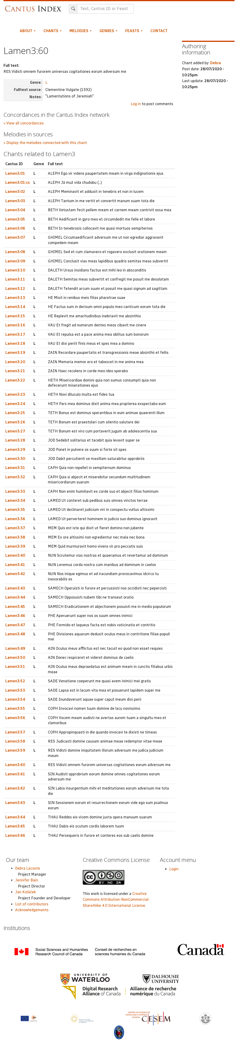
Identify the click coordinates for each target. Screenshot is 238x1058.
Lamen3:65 (15, 826)
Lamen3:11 (15, 279)
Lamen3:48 (15, 634)
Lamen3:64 (15, 817)
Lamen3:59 (15, 750)
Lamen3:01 (15, 173)
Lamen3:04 (15, 210)
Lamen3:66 (15, 835)
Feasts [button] (132, 31)
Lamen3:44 (15, 597)
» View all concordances (23, 123)
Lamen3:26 (15, 422)
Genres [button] (107, 31)
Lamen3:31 (15, 467)
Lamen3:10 (15, 270)
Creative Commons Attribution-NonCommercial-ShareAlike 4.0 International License (116, 899)
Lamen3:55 (15, 708)
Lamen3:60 (15, 765)
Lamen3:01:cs (17, 182)
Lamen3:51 (15, 666)
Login (173, 869)
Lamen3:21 (15, 371)
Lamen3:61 (15, 774)
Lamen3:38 (15, 537)
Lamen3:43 (15, 588)
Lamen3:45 (15, 606)
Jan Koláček (25, 892)
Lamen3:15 (15, 316)
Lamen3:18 (15, 343)
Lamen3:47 (15, 625)
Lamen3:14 (15, 307)
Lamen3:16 (15, 325)
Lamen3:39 (15, 546)
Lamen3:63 (15, 802)
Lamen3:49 (15, 648)
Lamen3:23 (15, 394)
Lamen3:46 (15, 615)
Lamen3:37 (15, 528)
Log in (136, 104)
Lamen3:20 (15, 362)
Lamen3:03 (15, 201)
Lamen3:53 (15, 690)
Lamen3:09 (15, 261)
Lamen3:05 (15, 219)
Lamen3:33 (15, 491)
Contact (159, 31)
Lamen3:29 (15, 449)
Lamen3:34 (15, 500)
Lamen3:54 (15, 699)
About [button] (26, 31)
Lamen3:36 (15, 519)
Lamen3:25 (15, 413)
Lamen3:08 (15, 252)
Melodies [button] (79, 31)
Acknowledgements (32, 910)
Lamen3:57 (15, 732)
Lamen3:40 (15, 555)
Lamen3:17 (15, 334)
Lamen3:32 (15, 477)
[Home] (34, 6)
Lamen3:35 (15, 509)
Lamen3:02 (15, 191)
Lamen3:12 (15, 288)
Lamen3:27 (15, 431)
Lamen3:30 (15, 458)
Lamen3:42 (15, 574)
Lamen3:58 (15, 741)
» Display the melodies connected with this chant (45, 143)
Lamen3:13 (15, 297)
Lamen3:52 (15, 681)
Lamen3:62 (15, 788)
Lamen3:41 (15, 564)
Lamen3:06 (15, 228)
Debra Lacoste (27, 868)
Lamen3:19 (15, 352)
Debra (215, 63)
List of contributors (31, 904)
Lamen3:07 (15, 237)
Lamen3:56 (15, 718)
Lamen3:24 (15, 404)
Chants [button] (51, 31)
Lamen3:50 (15, 657)
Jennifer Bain (26, 880)
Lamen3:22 (15, 380)
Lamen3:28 (15, 440)
